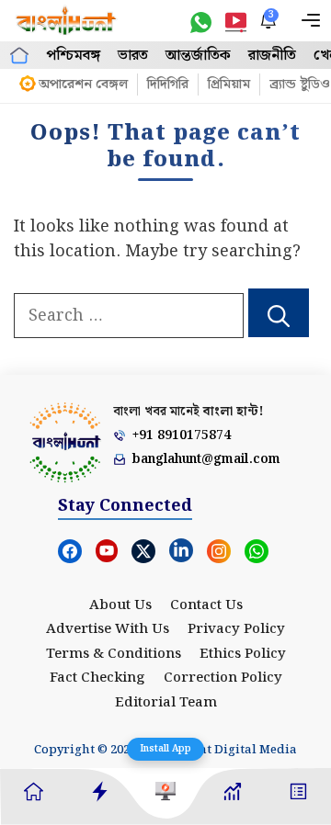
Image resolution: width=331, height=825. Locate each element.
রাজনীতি (272, 55)
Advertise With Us (107, 629)
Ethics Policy (243, 654)
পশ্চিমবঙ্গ (73, 55)
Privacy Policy (236, 629)
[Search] (278, 313)
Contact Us (206, 605)
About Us (120, 605)
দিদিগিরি (167, 84)
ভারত (133, 55)
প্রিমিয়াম (229, 84)
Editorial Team (166, 703)
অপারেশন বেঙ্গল (83, 84)
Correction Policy (223, 678)
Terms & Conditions (113, 654)
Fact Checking (97, 678)
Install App (165, 748)
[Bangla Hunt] (66, 20)
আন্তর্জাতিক (198, 55)
